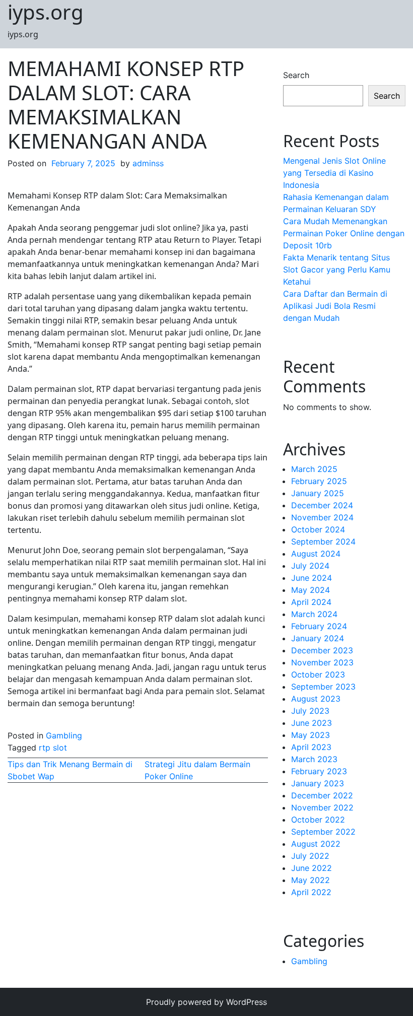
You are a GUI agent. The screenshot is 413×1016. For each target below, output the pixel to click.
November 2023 (322, 662)
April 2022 (311, 892)
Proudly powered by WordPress (206, 1002)
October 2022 (318, 820)
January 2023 (317, 783)
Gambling (64, 735)
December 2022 (322, 795)
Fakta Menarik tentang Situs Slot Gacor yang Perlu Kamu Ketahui (336, 269)
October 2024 (318, 529)
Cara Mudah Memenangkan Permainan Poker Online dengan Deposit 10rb (343, 233)
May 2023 (310, 735)
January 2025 (317, 493)
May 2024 (310, 590)
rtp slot (53, 747)
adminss (148, 163)
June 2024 (311, 578)
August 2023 (315, 699)
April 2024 (311, 602)
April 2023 (311, 747)
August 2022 (315, 844)
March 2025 (314, 469)
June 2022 (311, 868)
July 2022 (310, 856)
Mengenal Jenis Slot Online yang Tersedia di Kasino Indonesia (334, 173)
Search (296, 75)
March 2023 (314, 759)
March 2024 (314, 614)
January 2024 (317, 638)
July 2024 (310, 566)
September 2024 (323, 541)
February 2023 (319, 771)
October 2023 (318, 674)
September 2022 (323, 832)
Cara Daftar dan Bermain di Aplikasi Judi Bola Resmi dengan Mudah (335, 306)
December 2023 (322, 650)
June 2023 (311, 723)
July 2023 (310, 711)
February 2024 (319, 626)
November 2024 (322, 517)
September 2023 (323, 687)
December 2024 (322, 505)
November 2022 (322, 807)
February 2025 (319, 481)
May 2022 (310, 880)
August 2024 (315, 554)
